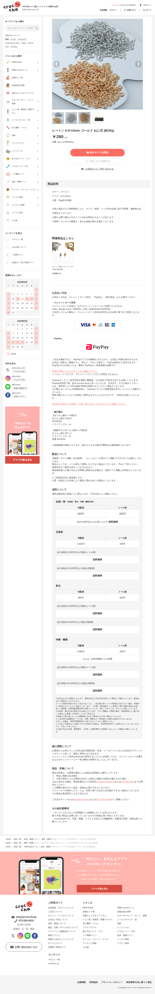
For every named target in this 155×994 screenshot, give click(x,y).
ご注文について (55, 911)
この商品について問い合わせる (99, 169)
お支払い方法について (58, 919)
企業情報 (81, 982)
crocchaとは (53, 963)
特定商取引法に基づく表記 (139, 982)
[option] (97, 64)
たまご (24, 43)
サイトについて (55, 943)
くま (7, 46)
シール (13, 39)
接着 (7, 39)
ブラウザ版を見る (22, 460)
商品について (54, 935)
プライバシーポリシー (112, 982)
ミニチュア (21, 39)
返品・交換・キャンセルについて (63, 927)
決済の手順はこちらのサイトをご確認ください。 (75, 371)
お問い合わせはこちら (26, 947)
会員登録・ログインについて (61, 908)
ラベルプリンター (12, 43)
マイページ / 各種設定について (62, 931)
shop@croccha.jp (106, 781)
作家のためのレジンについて (61, 939)
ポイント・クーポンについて (61, 915)
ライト (31, 43)
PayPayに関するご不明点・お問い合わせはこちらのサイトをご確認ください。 (89, 404)
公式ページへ (19, 396)
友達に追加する (20, 388)
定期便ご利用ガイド (57, 947)
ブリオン (14, 46)
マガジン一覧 (54, 959)
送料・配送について (57, 923)
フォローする (19, 371)
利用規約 (93, 982)
